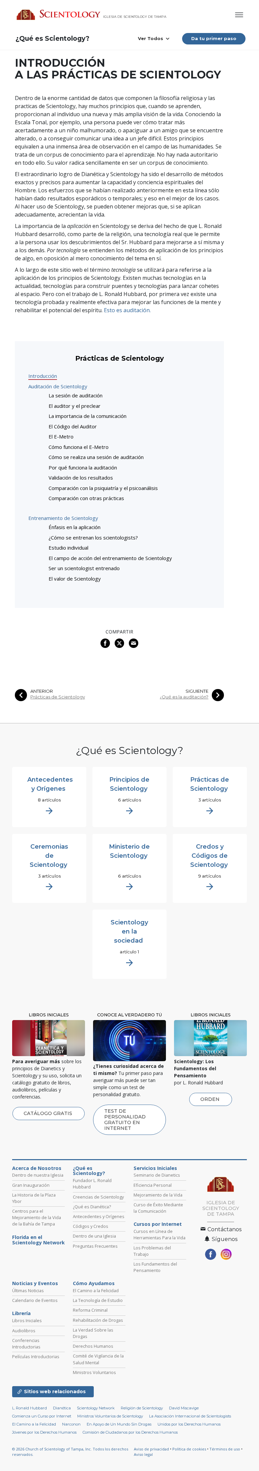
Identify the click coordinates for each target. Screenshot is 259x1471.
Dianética (62, 1408)
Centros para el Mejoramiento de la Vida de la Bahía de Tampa (36, 1217)
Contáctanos (223, 1229)
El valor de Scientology (75, 578)
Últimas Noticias (28, 1290)
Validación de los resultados (81, 477)
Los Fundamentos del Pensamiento (155, 1267)
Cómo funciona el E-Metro (79, 447)
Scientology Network (96, 1408)
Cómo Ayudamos (94, 1283)
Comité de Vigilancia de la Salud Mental (98, 1359)
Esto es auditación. (127, 310)
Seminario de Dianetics (157, 1175)
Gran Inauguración (31, 1185)
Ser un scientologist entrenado (84, 568)
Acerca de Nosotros (36, 1168)
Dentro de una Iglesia (94, 1236)
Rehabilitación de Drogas (98, 1320)
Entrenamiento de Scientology (63, 518)
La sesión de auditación (76, 395)
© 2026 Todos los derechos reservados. (70, 1451)
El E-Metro (61, 436)
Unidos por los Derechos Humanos (189, 1424)
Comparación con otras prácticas (86, 498)
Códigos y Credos (90, 1226)
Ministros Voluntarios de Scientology (110, 1416)
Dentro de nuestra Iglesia (37, 1175)
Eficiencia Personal (153, 1185)
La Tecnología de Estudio (98, 1300)
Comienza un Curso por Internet (41, 1416)
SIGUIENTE (196, 691)
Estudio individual (68, 547)
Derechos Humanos (93, 1346)
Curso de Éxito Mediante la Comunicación (158, 1208)
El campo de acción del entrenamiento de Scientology (110, 558)
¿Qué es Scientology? (52, 38)
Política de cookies (189, 1448)
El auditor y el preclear (74, 405)
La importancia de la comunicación (87, 416)
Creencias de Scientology (98, 1197)
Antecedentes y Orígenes (98, 1216)
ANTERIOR (41, 691)
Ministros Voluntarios (94, 1372)
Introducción (42, 375)
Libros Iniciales (27, 1320)
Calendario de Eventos (35, 1300)
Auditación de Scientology (57, 386)
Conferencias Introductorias (26, 1343)
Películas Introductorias (35, 1356)
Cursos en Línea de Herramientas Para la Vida (159, 1234)
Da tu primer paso (213, 38)
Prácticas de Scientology (57, 696)
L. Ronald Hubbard (29, 1408)
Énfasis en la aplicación (74, 527)
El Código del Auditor (73, 426)
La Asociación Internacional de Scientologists (190, 1416)
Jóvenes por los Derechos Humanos (44, 1432)
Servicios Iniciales (155, 1168)
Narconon (71, 1424)
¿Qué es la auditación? (184, 696)
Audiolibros (23, 1331)
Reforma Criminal (90, 1310)
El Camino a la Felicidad (96, 1290)
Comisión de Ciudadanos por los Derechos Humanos (130, 1432)
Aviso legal (143, 1454)
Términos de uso (224, 1448)
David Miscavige (184, 1408)
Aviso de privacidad (151, 1448)
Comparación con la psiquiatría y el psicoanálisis (103, 488)
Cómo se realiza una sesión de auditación (96, 457)
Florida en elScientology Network (38, 1240)
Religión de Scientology (142, 1408)
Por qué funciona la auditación (83, 467)
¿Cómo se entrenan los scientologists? (93, 537)
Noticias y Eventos (35, 1283)
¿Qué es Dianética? (92, 1207)
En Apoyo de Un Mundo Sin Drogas (119, 1424)
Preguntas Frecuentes (95, 1246)
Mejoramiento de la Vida (158, 1195)
